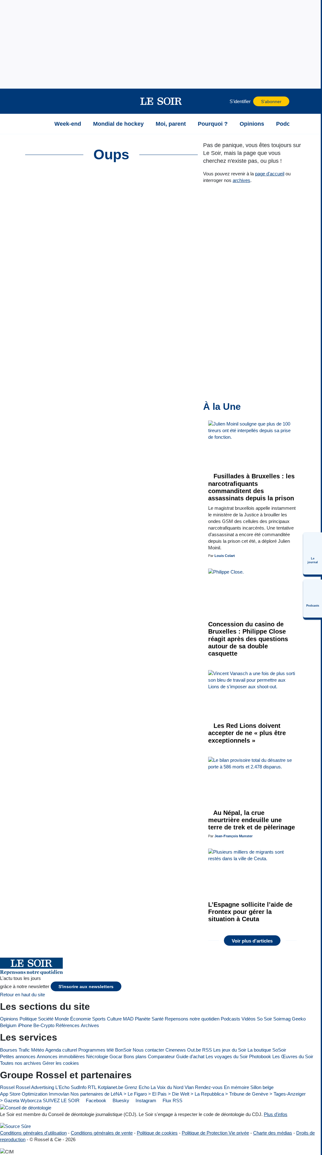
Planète (142, 1018)
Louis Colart (224, 556)
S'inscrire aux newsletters (86, 986)
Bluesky (120, 1100)
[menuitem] (312, 553)
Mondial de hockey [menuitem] (118, 124)
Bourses (8, 1050)
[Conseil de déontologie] (25, 1107)
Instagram (145, 1100)
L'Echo (62, 1087)
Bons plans (135, 1056)
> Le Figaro (135, 1094)
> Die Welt (178, 1094)
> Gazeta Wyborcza (21, 1100)
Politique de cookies (157, 1133)
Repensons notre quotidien (192, 1018)
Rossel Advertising (35, 1087)
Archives (90, 1025)
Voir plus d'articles (252, 940)
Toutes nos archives (20, 1063)
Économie (80, 1018)
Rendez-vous (209, 1087)
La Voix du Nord (167, 1087)
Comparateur (161, 1056)
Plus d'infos (275, 1114)
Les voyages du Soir (227, 1056)
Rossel (7, 1087)
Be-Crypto (43, 1025)
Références (68, 1025)
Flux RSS (171, 1100)
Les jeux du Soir (229, 1050)
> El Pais (157, 1094)
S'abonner (271, 101)
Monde (62, 1018)
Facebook (95, 1100)
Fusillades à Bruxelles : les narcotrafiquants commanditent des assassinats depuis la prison (251, 487)
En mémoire (236, 1087)
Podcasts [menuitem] (288, 124)
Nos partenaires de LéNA (96, 1094)
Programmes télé (96, 1050)
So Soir (264, 1018)
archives (241, 180)
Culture (114, 1018)
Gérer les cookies (60, 1063)
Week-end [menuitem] (67, 124)
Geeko (299, 1018)
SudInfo (78, 1087)
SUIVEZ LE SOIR (61, 1100)
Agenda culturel (61, 1050)
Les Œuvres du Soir (292, 1056)
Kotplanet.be (110, 1087)
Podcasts (230, 1018)
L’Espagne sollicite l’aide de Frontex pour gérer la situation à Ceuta (250, 912)
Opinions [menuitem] (252, 124)
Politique (28, 1018)
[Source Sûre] (15, 1126)
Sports (99, 1018)
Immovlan (59, 1094)
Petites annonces (18, 1056)
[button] (40, 101)
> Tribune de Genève (246, 1094)
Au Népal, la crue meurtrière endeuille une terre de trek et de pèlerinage (251, 820)
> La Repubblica (207, 1094)
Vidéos (249, 1018)
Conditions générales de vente (102, 1133)
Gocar (115, 1056)
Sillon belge (262, 1087)
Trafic (24, 1050)
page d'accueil (269, 173)
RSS (207, 1050)
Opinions (9, 1018)
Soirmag (282, 1018)
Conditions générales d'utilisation (33, 1133)
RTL (92, 1087)
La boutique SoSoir (266, 1050)
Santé (158, 1018)
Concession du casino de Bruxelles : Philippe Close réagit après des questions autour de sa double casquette (248, 639)
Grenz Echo (137, 1087)
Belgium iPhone (16, 1025)
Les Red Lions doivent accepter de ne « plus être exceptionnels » (247, 733)
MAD (128, 1018)
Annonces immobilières (61, 1056)
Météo (37, 1050)
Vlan (189, 1087)
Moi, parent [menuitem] (171, 124)
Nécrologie (97, 1056)
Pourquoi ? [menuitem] (213, 124)
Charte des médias (272, 1133)
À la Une (222, 406)
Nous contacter (148, 1050)
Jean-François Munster (233, 836)
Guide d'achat (190, 1056)
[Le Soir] (161, 101)
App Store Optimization (23, 1094)
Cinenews (175, 1050)
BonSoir (123, 1050)
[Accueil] (40, 124)
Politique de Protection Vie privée (215, 1133)
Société (45, 1018)
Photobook (260, 1056)
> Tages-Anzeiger (287, 1094)
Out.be (194, 1050)
